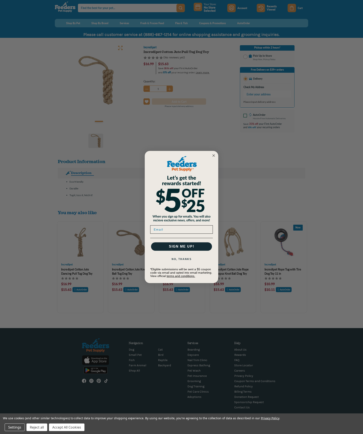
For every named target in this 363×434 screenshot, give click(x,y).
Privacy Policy (270, 418)
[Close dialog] (213, 155)
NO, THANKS (182, 259)
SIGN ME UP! (181, 246)
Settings (14, 427)
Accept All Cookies (66, 427)
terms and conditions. (181, 276)
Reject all (37, 427)
